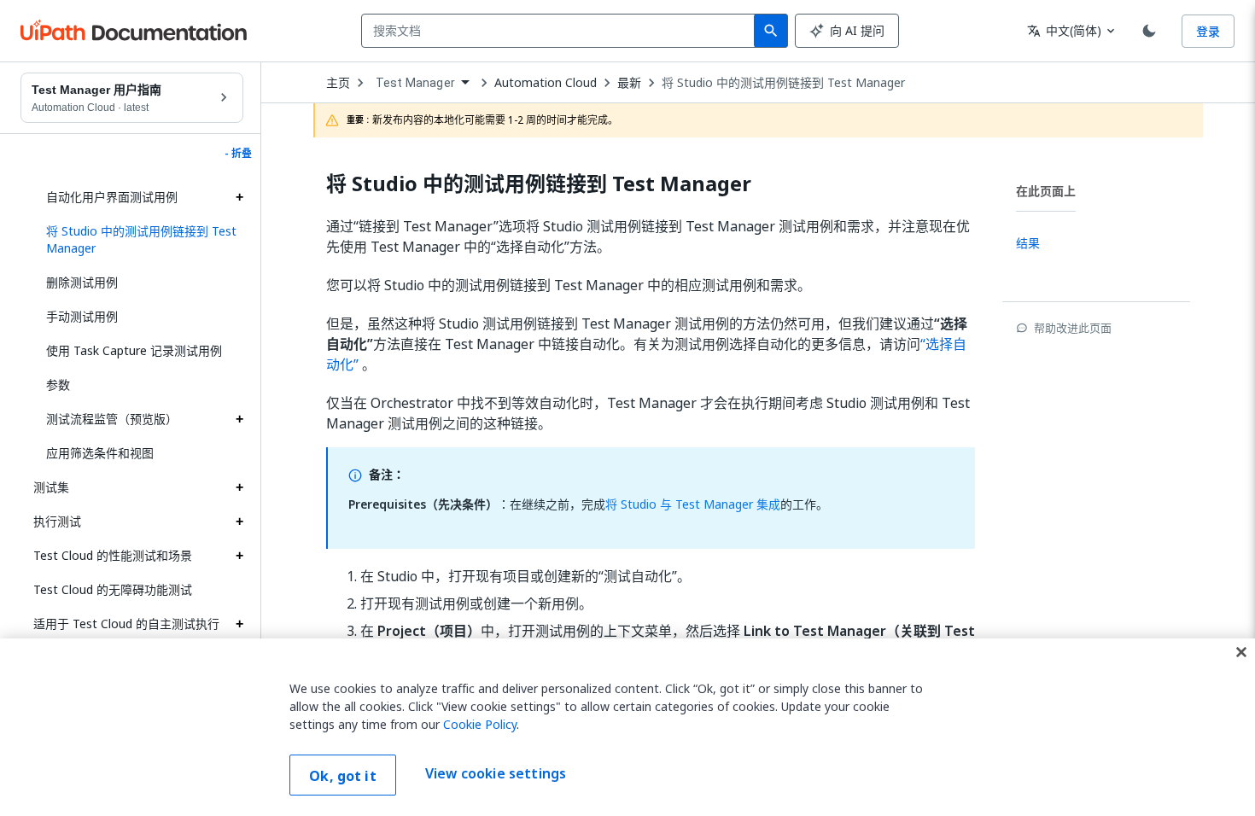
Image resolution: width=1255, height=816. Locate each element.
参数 (58, 384)
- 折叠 (238, 153)
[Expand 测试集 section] (239, 487)
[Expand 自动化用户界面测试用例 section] (239, 197)
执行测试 (57, 521)
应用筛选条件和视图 (100, 453)
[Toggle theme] (1149, 31)
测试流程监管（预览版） (112, 419)
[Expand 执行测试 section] (239, 521)
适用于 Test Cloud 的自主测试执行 (126, 623)
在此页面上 (1046, 191)
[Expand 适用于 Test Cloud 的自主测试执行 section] (239, 624)
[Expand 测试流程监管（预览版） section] (239, 419)
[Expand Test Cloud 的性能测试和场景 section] (239, 555)
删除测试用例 (82, 282)
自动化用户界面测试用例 (112, 197)
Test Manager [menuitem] (415, 83)
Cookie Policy (480, 724)
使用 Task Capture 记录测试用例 (134, 350)
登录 (1208, 31)
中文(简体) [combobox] (1064, 30)
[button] (138, 239)
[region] (627, 727)
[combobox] (561, 30)
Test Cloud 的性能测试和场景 (112, 555)
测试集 (51, 487)
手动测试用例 (82, 316)
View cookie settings (495, 773)
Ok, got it (342, 776)
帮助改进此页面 (1073, 327)
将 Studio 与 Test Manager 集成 (692, 504)
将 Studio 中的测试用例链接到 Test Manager (783, 83)
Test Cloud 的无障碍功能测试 (112, 589)
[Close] (1241, 652)
